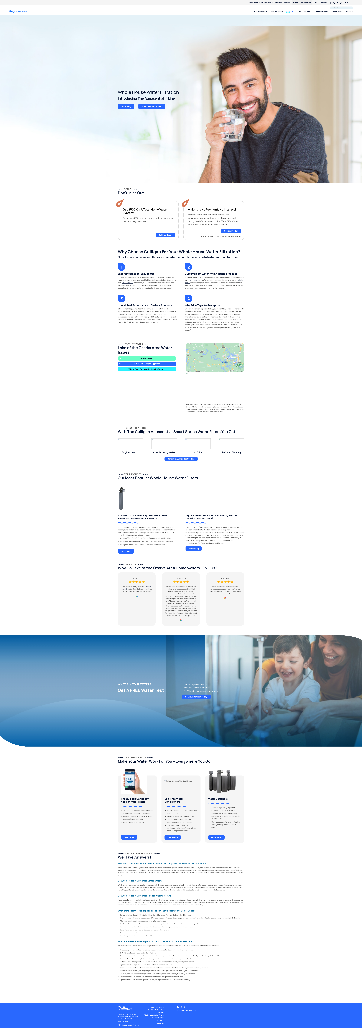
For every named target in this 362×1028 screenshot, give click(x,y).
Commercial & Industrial (282, 2)
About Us (349, 11)
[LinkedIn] (337, 3)
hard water (193, 280)
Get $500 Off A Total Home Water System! (145, 211)
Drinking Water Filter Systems (156, 1011)
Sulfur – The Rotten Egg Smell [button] (147, 364)
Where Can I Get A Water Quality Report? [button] (146, 369)
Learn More (129, 837)
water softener (127, 283)
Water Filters (290, 11)
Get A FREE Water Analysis (302, 2)
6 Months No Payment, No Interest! (212, 209)
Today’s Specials (260, 11)
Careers (160, 1020)
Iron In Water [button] (147, 358)
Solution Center (337, 11)
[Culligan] (18, 11)
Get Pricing (126, 106)
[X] (334, 3)
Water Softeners (276, 11)
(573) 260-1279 (123, 1021)
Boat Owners (253, 2)
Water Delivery (304, 11)
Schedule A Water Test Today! (181, 459)
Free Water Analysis (184, 1010)
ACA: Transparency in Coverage (128, 1025)
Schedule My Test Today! (196, 697)
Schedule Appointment (151, 106)
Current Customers (320, 11)
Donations (323, 2)
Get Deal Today (165, 235)
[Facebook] (330, 3)
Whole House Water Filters (154, 1015)
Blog (315, 2)
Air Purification (266, 2)
